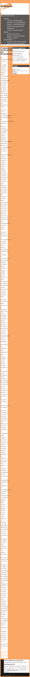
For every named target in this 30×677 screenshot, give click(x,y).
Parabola (17, 675)
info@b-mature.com (21, 59)
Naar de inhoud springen (7, 15)
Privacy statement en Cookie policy (13, 660)
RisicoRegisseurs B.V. (9, 664)
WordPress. (24, 675)
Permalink (3, 648)
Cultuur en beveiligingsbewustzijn (7, 655)
